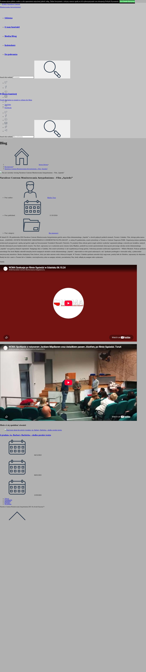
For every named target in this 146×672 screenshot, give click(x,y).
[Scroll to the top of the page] (17, 524)
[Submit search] (52, 69)
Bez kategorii (53, 233)
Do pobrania (8, 504)
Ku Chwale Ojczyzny (127, 1)
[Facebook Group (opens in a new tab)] (6, 87)
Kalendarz (7, 502)
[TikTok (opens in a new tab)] (6, 101)
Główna (7, 498)
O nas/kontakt (8, 500)
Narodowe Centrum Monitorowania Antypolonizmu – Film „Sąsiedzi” (26, 169)
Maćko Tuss (51, 198)
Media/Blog (8, 501)
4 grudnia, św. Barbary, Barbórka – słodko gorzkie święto (25, 435)
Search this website (6, 77)
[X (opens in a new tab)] (6, 82)
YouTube (8, 105)
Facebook (8, 108)
